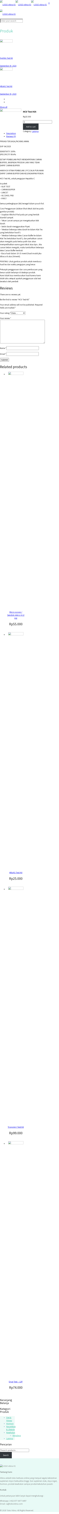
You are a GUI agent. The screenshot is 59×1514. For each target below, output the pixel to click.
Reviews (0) (11, 136)
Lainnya (35, 131)
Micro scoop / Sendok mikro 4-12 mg (15, 615)
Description (11, 133)
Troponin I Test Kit (16, 1127)
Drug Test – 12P (16, 1381)
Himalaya (17, 1435)
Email (3, 354)
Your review (5, 318)
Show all (3, 107)
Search (6, 1455)
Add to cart (31, 126)
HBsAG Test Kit (15, 872)
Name (3, 348)
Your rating (5, 313)
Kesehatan (10, 1432)
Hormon (10, 1423)
